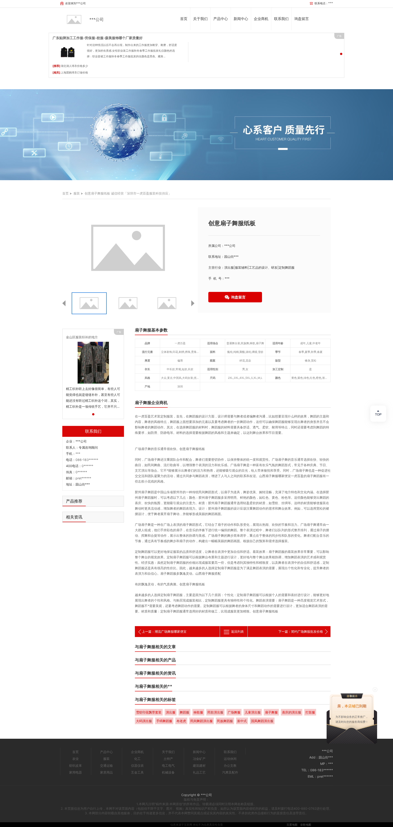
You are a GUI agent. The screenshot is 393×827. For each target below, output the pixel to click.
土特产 (168, 759)
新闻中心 (241, 18)
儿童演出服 (253, 712)
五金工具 (137, 772)
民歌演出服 (215, 712)
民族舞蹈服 (225, 721)
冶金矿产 (199, 759)
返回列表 (237, 631)
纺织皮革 (75, 765)
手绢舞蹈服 (164, 721)
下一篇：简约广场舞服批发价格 (300, 631)
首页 (183, 18)
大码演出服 (144, 721)
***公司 (96, 19)
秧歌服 (198, 712)
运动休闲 (230, 759)
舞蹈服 (184, 712)
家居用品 (106, 772)
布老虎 (181, 721)
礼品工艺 (199, 772)
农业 (75, 759)
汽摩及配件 (230, 772)
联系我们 (281, 18)
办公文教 (230, 765)
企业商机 (261, 18)
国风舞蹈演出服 (262, 721)
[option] (196, 134)
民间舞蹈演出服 (201, 721)
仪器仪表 (137, 765)
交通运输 (106, 765)
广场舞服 (234, 712)
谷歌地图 (305, 824)
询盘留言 (301, 18)
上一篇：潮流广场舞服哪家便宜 (164, 631)
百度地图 (292, 824)
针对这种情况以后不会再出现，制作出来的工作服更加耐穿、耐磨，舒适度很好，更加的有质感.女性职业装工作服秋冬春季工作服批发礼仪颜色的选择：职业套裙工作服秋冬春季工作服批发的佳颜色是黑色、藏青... (132, 50)
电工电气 (168, 765)
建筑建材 (199, 765)
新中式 (242, 721)
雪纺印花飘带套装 (148, 712)
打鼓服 (310, 712)
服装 (76, 193)
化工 (137, 759)
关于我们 (200, 18)
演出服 (170, 712)
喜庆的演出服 (291, 712)
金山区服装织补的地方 (82, 337)
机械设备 (168, 772)
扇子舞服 (271, 712)
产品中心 (220, 18)
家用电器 (75, 772)
